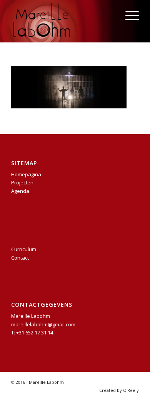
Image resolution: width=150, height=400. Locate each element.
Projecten (22, 182)
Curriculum (23, 249)
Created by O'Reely (119, 390)
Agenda (20, 190)
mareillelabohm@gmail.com (43, 324)
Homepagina (26, 174)
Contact (20, 257)
